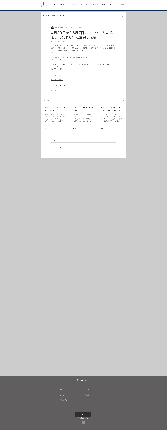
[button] (87, 4)
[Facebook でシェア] (52, 85)
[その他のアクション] (115, 28)
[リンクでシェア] (65, 85)
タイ (61, 75)
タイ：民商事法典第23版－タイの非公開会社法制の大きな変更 (111, 109)
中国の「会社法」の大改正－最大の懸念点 (55, 109)
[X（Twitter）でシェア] (56, 85)
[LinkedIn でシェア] (60, 85)
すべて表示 (121, 100)
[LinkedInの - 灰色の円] (83, 422)
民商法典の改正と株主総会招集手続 (83, 109)
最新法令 (54, 75)
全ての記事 (46, 15)
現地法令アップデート (58, 15)
